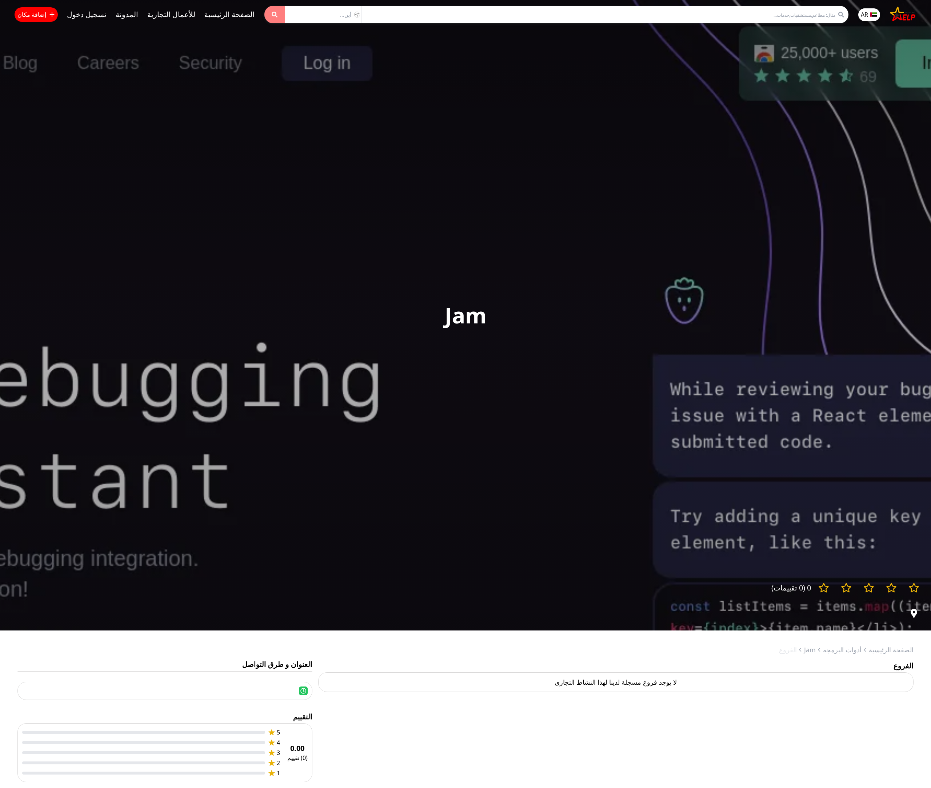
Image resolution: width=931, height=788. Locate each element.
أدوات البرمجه (842, 649)
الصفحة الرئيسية (229, 14)
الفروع (788, 649)
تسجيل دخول (87, 14)
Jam (810, 649)
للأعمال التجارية (171, 14)
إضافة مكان (31, 15)
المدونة (127, 14)
